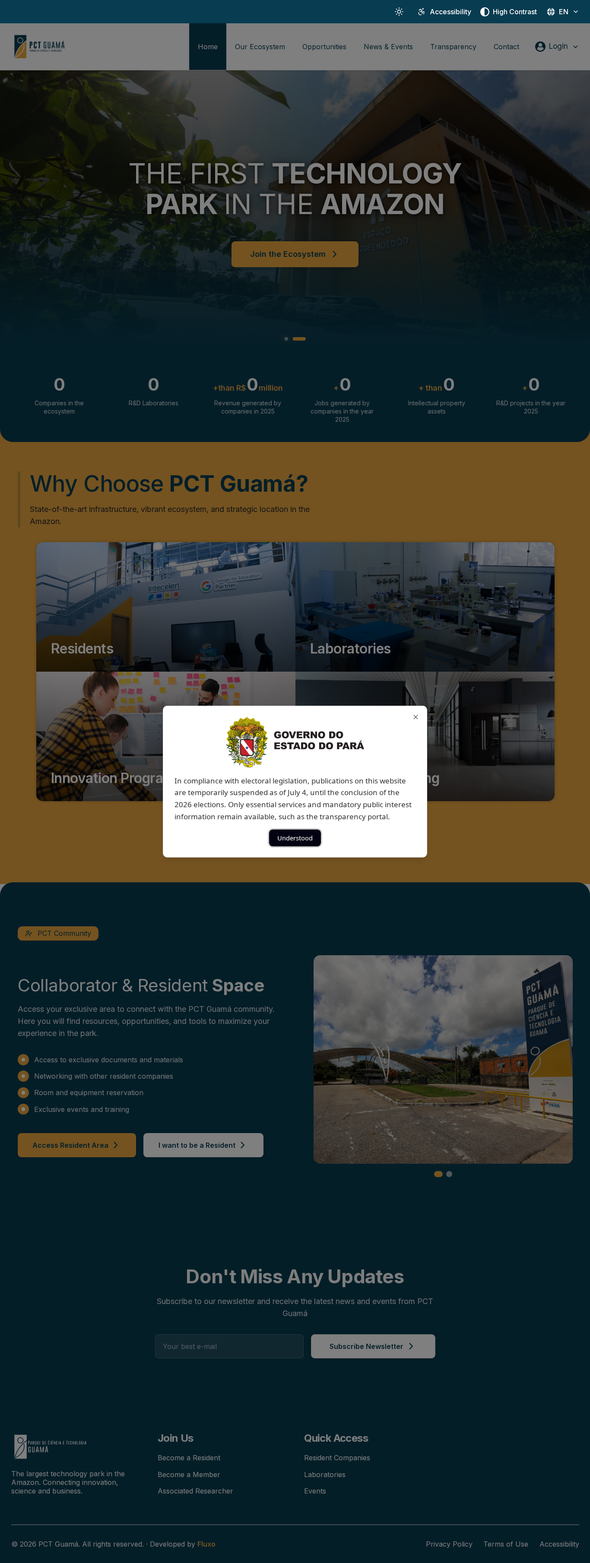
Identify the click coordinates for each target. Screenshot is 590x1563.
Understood (295, 838)
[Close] (415, 716)
